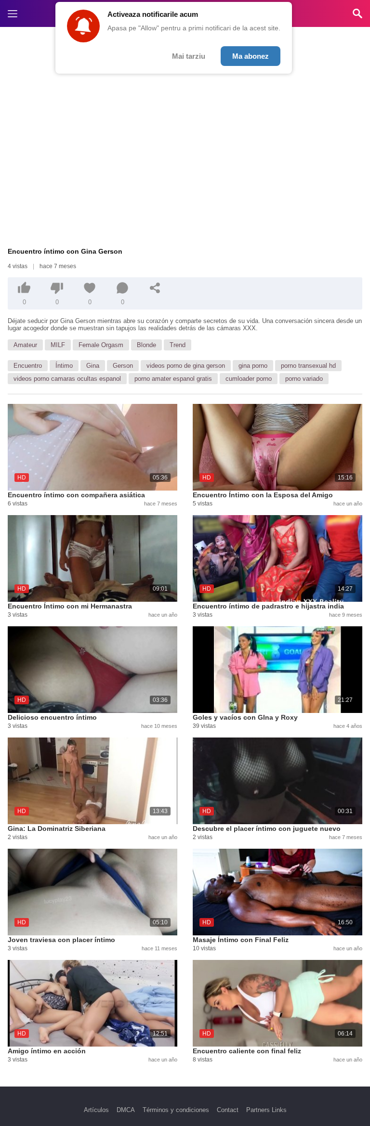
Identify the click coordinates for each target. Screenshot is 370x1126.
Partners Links (266, 1109)
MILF (58, 345)
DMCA (126, 1109)
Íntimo (64, 365)
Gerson (123, 365)
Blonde (146, 345)
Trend (177, 345)
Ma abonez (250, 56)
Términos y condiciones (176, 1109)
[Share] (155, 287)
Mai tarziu (188, 56)
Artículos (96, 1109)
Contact (227, 1109)
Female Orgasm (101, 345)
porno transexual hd (308, 365)
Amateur (25, 345)
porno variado (304, 378)
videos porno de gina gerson (185, 365)
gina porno (252, 365)
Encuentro (27, 365)
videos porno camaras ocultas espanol (67, 378)
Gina (92, 365)
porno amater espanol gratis (173, 378)
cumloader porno (248, 378)
